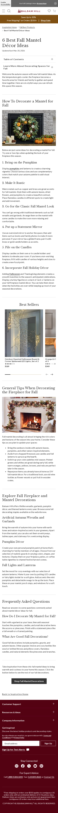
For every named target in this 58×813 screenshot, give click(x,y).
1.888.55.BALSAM (15, 777)
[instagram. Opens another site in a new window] (16, 766)
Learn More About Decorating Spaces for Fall (27, 67)
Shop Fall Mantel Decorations (29, 681)
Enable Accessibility (5, 3)
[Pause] (55, 3)
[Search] (8, 10)
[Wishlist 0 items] (49, 10)
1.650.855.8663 (34, 777)
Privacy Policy (19, 738)
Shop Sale (45, 20)
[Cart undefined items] (54, 10)
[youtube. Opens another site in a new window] (35, 766)
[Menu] (3, 10)
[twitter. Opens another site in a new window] (29, 766)
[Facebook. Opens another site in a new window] (23, 766)
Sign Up (48, 743)
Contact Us (49, 777)
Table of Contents (14, 59)
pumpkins (14, 168)
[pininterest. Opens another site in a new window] (41, 766)
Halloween (14, 274)
